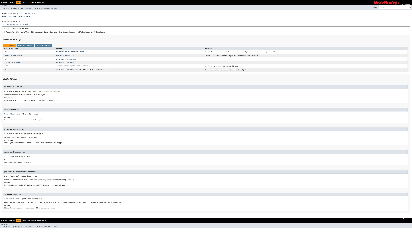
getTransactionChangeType (66, 59)
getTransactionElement (65, 62)
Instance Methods (25, 45)
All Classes (5, 6)
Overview (4, 2)
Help (44, 2)
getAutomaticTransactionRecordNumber (71, 51)
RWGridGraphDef (22, 24)
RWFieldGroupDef (8, 24)
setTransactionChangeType (66, 66)
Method (28, 8)
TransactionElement (12, 62)
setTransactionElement (65, 69)
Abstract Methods (43, 45)
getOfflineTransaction (65, 55)
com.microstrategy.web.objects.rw (22, 13)
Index (39, 2)
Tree (24, 2)
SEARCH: (375, 7)
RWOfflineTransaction (13, 55)
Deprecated (31, 2)
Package (12, 2)
